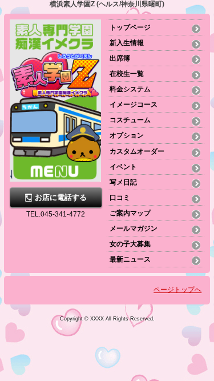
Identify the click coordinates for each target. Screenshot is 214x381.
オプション (127, 135)
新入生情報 (127, 43)
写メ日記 (123, 182)
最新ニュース (130, 259)
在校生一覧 (127, 74)
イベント (123, 167)
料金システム (130, 89)
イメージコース (134, 105)
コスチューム (130, 120)
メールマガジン (134, 228)
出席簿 (120, 58)
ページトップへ (177, 290)
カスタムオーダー (137, 151)
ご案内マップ (130, 213)
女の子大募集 (130, 244)
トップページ (130, 27)
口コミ (120, 198)
